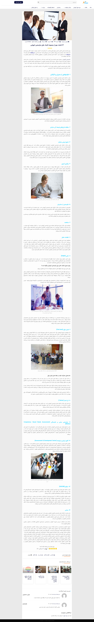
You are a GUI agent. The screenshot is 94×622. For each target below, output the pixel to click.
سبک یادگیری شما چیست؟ (41, 576)
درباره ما (43, 7)
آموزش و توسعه (65, 42)
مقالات (86, 7)
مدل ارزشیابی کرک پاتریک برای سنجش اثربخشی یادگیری (54, 578)
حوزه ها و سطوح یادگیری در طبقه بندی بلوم (28, 577)
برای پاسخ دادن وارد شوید (56, 594)
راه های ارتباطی (34, 7)
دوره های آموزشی (76, 7)
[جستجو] (38, 2)
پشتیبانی (58, 7)
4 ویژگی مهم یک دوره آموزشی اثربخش (65, 577)
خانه (90, 7)
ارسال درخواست (68, 7)
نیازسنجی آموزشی (66, 59)
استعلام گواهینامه (50, 7)
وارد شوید (65, 616)
